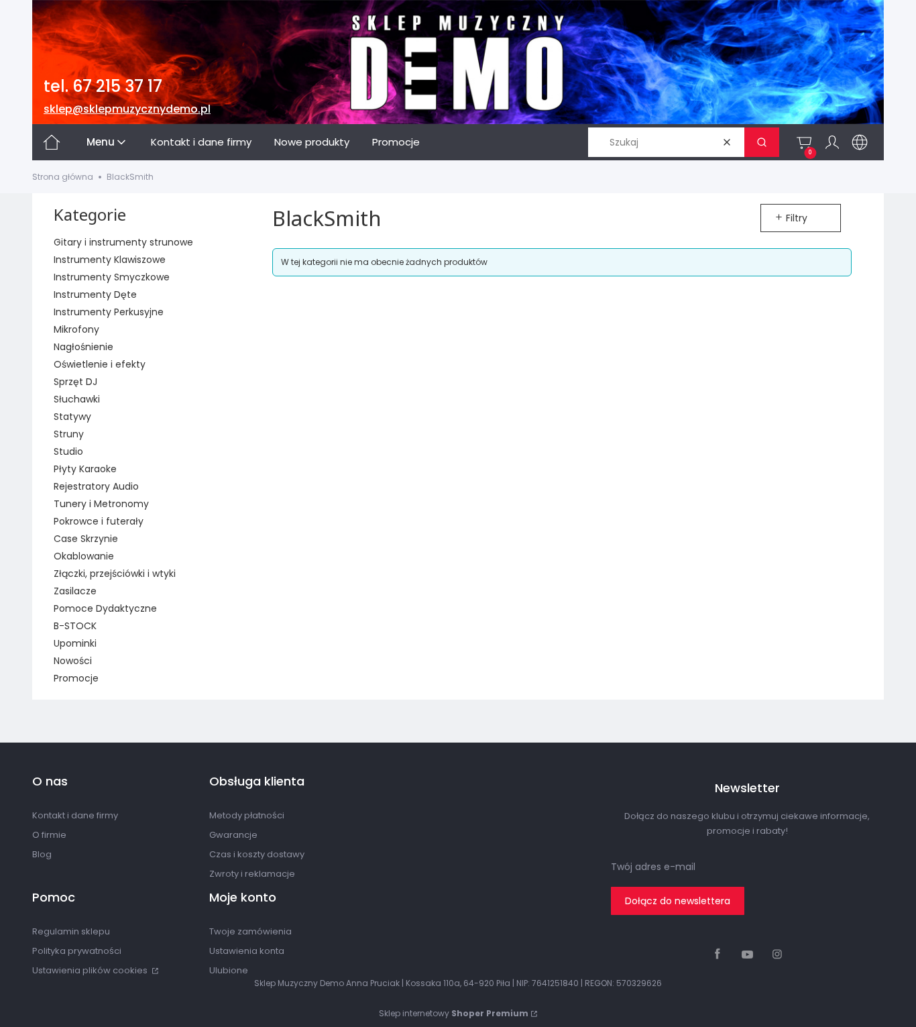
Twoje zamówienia (250, 931)
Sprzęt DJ (75, 381)
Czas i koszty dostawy (256, 854)
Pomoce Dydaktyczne (105, 608)
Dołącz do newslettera (677, 901)
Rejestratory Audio (96, 486)
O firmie (49, 834)
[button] (761, 142)
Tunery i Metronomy (101, 503)
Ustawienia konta (246, 950)
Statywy (72, 416)
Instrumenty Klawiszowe (110, 259)
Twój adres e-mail (653, 866)
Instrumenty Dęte (95, 294)
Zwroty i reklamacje (252, 873)
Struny (69, 434)
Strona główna (62, 176)
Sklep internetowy (453, 1013)
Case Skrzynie (86, 538)
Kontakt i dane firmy (75, 815)
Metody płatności (246, 815)
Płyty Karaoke (85, 469)
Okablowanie (84, 556)
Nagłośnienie (83, 347)
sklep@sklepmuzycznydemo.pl (127, 109)
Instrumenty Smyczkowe (112, 277)
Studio (68, 451)
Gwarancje (233, 834)
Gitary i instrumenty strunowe (123, 242)
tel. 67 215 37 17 (103, 86)
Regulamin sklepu (71, 931)
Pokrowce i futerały (99, 521)
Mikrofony (76, 329)
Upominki (75, 643)
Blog (42, 854)
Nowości (73, 660)
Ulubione (228, 970)
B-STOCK (75, 626)
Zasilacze (75, 591)
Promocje (76, 678)
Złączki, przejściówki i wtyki (115, 573)
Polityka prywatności (76, 950)
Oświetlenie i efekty (100, 364)
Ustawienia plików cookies (91, 970)
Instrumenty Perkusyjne (109, 312)
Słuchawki (77, 399)
